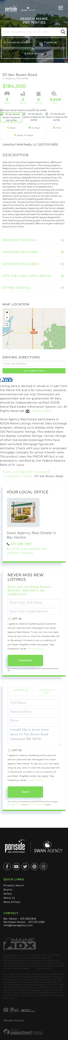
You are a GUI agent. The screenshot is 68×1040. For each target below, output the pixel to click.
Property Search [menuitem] (13, 885)
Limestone (13, 476)
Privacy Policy (42, 410)
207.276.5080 (36, 922)
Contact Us (13, 553)
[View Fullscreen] (6, 324)
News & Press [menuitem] (11, 902)
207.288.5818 (28, 918)
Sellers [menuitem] (7, 893)
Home (6, 472)
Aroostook (42, 472)
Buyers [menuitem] (7, 889)
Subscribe (25, 660)
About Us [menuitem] (9, 897)
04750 (27, 476)
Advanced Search (19, 42)
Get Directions (34, 370)
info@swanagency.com (18, 925)
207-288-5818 (21, 544)
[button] (62, 32)
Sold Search (35, 53)
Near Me (51, 42)
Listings (19, 472)
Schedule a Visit (47, 691)
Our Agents (27, 553)
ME (30, 472)
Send (25, 791)
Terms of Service (36, 804)
